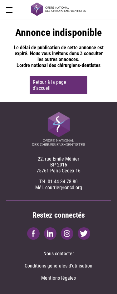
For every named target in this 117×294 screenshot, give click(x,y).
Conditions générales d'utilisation (58, 266)
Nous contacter (58, 254)
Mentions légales (58, 278)
